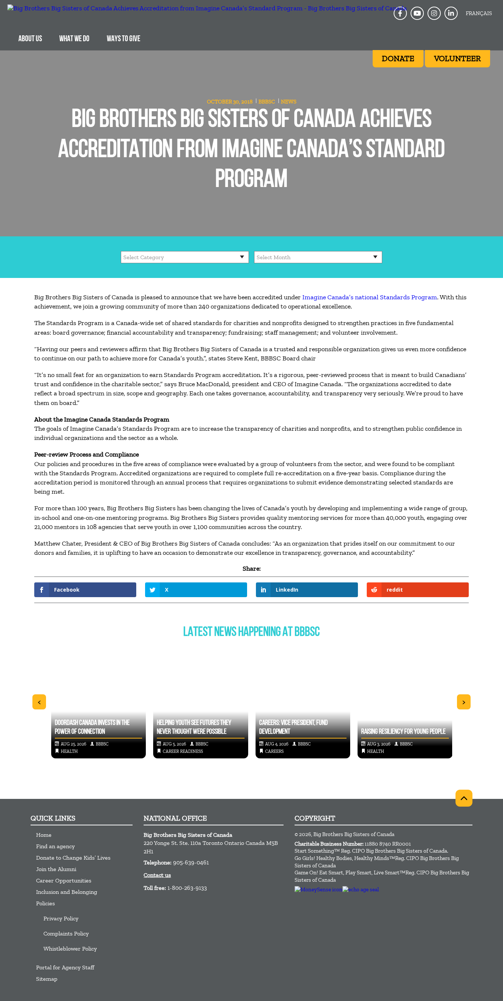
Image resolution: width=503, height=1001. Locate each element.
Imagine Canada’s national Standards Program (369, 297)
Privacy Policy (60, 918)
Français (479, 13)
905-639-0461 (191, 862)
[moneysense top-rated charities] (318, 889)
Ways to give (123, 39)
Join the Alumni (56, 869)
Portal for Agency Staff (65, 967)
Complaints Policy (66, 933)
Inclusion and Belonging (66, 891)
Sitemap (46, 978)
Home (44, 834)
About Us (30, 39)
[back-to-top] (463, 798)
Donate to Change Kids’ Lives (73, 857)
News (288, 101)
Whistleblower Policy (70, 948)
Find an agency (55, 846)
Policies (45, 903)
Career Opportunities (63, 880)
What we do (74, 39)
